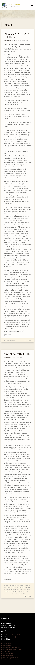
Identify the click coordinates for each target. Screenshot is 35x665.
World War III (12, 340)
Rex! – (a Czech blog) (7, 655)
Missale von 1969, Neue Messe (19, 591)
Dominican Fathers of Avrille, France (12, 649)
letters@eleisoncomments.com (19, 637)
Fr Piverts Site (6, 651)
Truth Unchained (6, 643)
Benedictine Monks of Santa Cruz (11, 647)
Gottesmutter (16, 587)
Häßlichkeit (6, 589)
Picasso (14, 594)
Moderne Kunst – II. (17, 354)
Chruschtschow (21, 585)
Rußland (22, 594)
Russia (7, 340)
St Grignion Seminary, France (10, 657)
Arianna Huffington (10, 585)
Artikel (16, 585)
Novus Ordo (9, 594)
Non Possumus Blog (7, 653)
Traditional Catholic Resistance (10, 659)
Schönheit (26, 594)
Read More (27, 340)
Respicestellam (6, 645)
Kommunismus (12, 589)
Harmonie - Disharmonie (24, 587)
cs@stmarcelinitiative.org (17, 635)
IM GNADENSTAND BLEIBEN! (16, 35)
